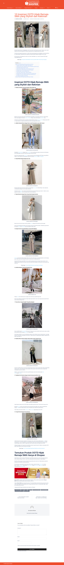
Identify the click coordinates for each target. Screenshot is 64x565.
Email (19, 540)
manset (26, 332)
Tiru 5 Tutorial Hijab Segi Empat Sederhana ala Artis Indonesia (34, 448)
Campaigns (41, 7)
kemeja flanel (20, 152)
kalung (19, 226)
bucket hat (36, 156)
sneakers (32, 409)
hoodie (19, 406)
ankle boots (27, 409)
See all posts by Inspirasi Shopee (32, 513)
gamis (37, 465)
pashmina (25, 155)
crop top (35, 187)
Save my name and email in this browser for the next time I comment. (29, 545)
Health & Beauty (9, 7)
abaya (41, 465)
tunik (18, 296)
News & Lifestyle (18, 7)
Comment (19, 528)
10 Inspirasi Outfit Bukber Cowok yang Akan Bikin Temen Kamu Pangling (34, 59)
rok (17, 407)
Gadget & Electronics (27, 7)
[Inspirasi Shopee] (32, 3)
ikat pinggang (41, 156)
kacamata (23, 226)
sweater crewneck (28, 117)
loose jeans (42, 117)
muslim (29, 465)
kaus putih (29, 152)
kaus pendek (24, 331)
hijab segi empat (40, 119)
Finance (36, 7)
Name (19, 536)
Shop (57, 7)
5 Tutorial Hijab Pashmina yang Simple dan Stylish (34, 265)
